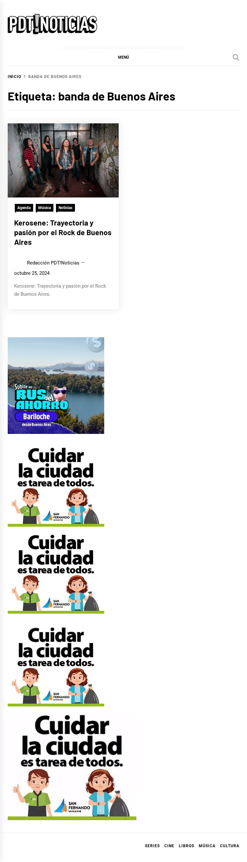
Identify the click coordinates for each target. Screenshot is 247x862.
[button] (123, 57)
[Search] (236, 57)
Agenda (24, 208)
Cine (169, 846)
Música (44, 208)
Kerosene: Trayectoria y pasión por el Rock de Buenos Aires (63, 232)
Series (152, 846)
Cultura (229, 846)
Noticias (65, 208)
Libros (186, 846)
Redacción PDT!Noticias (53, 263)
